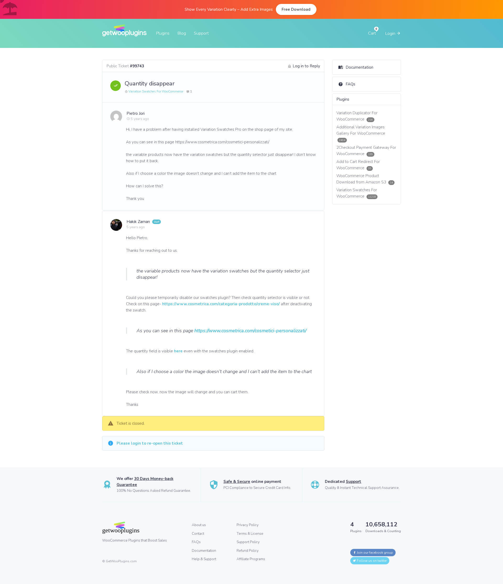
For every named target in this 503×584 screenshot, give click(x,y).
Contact (198, 533)
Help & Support (204, 558)
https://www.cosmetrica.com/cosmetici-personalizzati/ (250, 331)
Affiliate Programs (251, 558)
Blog (181, 33)
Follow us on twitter (371, 561)
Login (390, 33)
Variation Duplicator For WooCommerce (357, 116)
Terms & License (250, 533)
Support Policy (248, 541)
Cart (372, 33)
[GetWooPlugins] (143, 528)
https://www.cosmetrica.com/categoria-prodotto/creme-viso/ (221, 304)
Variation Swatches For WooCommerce (156, 91)
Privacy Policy (248, 524)
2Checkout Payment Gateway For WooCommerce (366, 150)
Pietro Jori (136, 113)
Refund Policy (248, 550)
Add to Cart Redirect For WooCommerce (358, 165)
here (178, 351)
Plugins (163, 33)
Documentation (359, 67)
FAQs (350, 84)
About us (199, 524)
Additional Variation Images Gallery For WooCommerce (360, 133)
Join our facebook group (374, 552)
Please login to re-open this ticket (150, 443)
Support (201, 33)
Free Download (296, 9)
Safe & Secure (236, 481)
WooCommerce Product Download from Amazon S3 (364, 179)
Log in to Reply (306, 66)
